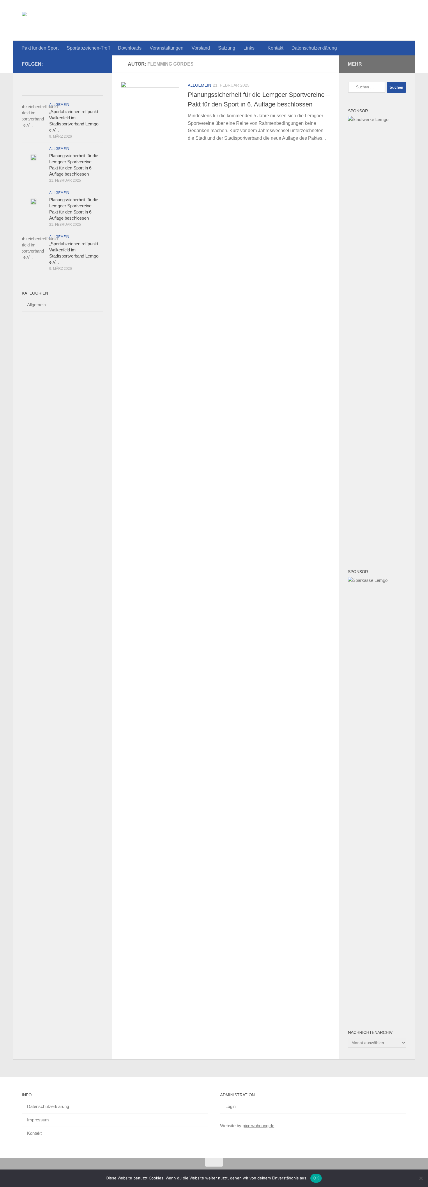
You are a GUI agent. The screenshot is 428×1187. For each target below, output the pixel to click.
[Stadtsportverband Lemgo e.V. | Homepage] (110, 20)
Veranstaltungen (166, 47)
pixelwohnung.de (258, 1125)
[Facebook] (99, 63)
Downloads (130, 47)
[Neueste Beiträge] (42, 89)
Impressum (38, 1119)
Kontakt (275, 47)
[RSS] (90, 63)
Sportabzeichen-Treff (88, 47)
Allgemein (199, 85)
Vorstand (201, 47)
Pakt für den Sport (40, 47)
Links (248, 47)
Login (230, 1106)
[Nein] (421, 1178)
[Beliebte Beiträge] (83, 89)
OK (316, 1178)
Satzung (226, 47)
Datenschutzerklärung (314, 47)
